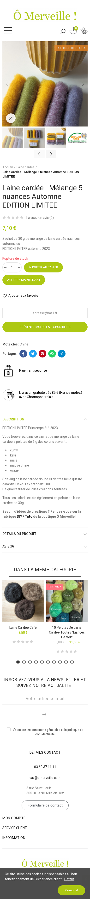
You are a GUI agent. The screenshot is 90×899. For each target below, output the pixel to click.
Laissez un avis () (40, 218)
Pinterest (42, 353)
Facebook (23, 353)
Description (13, 419)
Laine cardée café (23, 627)
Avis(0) (8, 546)
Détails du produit (19, 533)
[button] (7, 84)
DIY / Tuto (24, 516)
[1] (45, 713)
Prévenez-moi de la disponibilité (45, 327)
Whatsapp (52, 353)
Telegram (62, 353)
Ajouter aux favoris (23, 295)
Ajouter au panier (43, 267)
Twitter (33, 353)
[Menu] (7, 30)
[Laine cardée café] (23, 601)
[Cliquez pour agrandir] (11, 118)
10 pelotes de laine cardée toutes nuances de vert (67, 632)
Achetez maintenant (23, 279)
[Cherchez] (63, 31)
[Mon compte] (84, 31)
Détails (69, 879)
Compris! (71, 890)
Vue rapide (32, 598)
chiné (24, 344)
